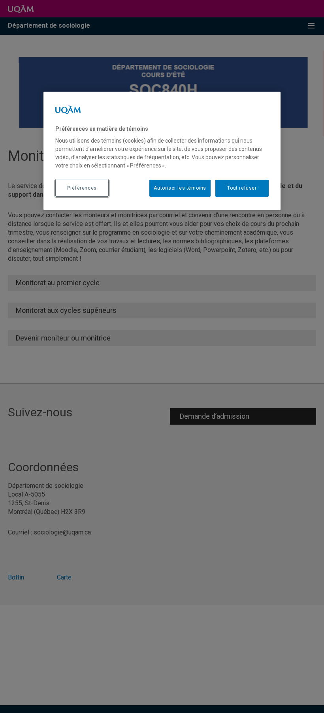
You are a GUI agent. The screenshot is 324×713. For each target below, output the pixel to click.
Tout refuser (241, 188)
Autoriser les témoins (180, 188)
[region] (162, 151)
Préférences (82, 188)
